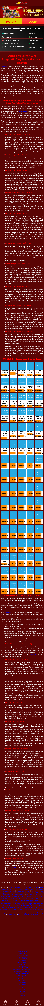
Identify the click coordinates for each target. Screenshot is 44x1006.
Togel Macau (22, 980)
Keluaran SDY (19, 887)
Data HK (11, 887)
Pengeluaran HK (10, 891)
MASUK (5, 1004)
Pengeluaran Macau (22, 986)
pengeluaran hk (28, 900)
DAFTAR (11, 21)
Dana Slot (31, 893)
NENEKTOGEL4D (22, 962)
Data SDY (22, 953)
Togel (2, 891)
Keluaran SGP (29, 889)
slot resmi (37, 905)
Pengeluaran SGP (22, 893)
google (14, 867)
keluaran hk (26, 902)
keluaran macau (29, 905)
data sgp (39, 911)
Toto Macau (22, 957)
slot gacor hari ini (30, 911)
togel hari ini (38, 900)
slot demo (6, 907)
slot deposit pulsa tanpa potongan (34, 909)
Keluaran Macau (26, 896)
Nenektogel (22, 991)
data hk (32, 902)
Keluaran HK (30, 895)
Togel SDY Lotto (22, 951)
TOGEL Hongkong (23, 915)
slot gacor (33, 654)
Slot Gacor (38, 895)
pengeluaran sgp (18, 900)
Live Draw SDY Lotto (22, 955)
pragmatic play (23, 112)
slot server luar (9, 612)
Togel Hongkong (39, 889)
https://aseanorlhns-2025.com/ (22, 968)
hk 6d (7, 913)
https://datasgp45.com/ (22, 973)
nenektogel (22, 988)
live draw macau (9, 905)
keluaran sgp (7, 904)
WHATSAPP (27, 1004)
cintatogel (22, 990)
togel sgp (22, 913)
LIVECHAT (38, 1004)
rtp (18, 909)
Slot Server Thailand (14, 898)
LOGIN (33, 21)
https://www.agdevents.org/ (22, 971)
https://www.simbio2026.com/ (22, 970)
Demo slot (4, 66)
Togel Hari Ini (28, 887)
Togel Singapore (18, 889)
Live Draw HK (34, 915)
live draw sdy (39, 907)
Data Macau (22, 975)
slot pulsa (37, 902)
